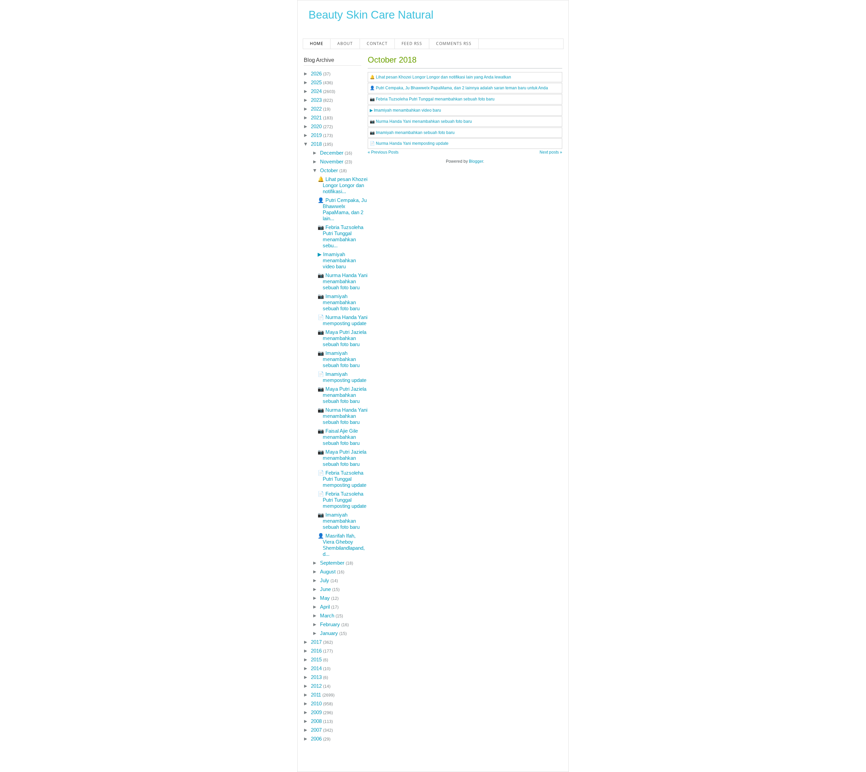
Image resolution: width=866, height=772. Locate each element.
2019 (317, 135)
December (332, 153)
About (345, 43)
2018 (317, 144)
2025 (317, 82)
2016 (317, 651)
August (328, 571)
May (325, 598)
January (329, 633)
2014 (317, 668)
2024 (317, 91)
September (333, 563)
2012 (317, 686)
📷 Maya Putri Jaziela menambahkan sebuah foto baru (342, 338)
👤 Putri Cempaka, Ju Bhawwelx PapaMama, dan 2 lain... (342, 209)
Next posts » (551, 152)
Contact (377, 43)
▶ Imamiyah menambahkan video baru (337, 260)
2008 (317, 721)
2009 (317, 712)
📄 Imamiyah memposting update (342, 377)
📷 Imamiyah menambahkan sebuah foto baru (339, 302)
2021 (317, 117)
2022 (317, 109)
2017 (317, 642)
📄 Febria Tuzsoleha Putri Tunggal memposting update (342, 479)
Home (316, 43)
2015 (317, 659)
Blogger (476, 161)
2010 (317, 703)
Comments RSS (454, 43)
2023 (317, 100)
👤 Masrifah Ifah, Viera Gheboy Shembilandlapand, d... (341, 545)
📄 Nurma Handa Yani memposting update (342, 320)
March (328, 615)
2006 (317, 739)
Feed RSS (412, 43)
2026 (317, 73)
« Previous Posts (383, 152)
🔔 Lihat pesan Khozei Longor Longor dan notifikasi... (342, 185)
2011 (316, 695)
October (329, 170)
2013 (317, 677)
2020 (317, 126)
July (325, 580)
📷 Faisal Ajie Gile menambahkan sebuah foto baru (339, 437)
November (332, 161)
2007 (317, 730)
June (326, 589)
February (330, 624)
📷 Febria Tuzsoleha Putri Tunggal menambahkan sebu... (340, 236)
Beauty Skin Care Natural (371, 14)
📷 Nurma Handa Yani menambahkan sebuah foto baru (342, 281)
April (325, 607)
